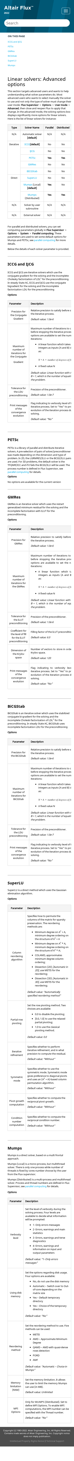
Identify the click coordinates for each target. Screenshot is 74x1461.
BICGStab (32, 171)
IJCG (32, 151)
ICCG (27, 144)
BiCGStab (12, 55)
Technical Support (55, 1441)
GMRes (11, 51)
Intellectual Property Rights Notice (27, 1441)
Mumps (11, 65)
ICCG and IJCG (15, 41)
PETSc (10, 46)
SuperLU (12, 60)
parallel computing (44, 240)
